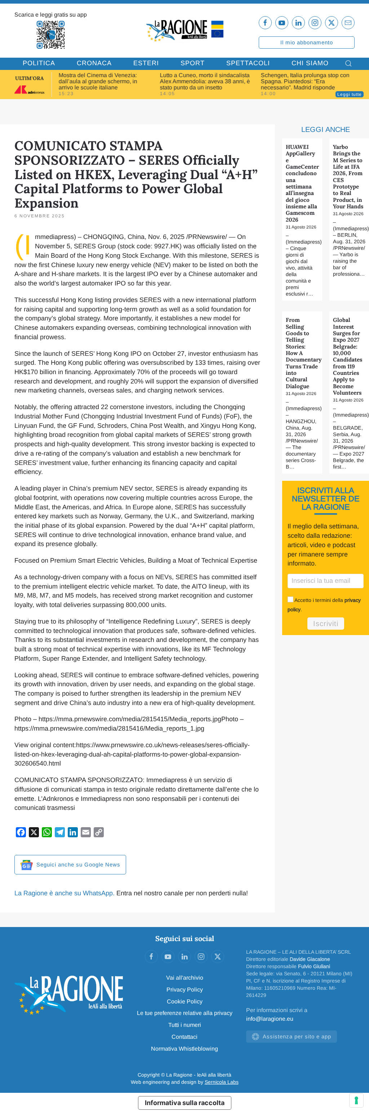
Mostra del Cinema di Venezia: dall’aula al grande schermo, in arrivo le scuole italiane (98, 81)
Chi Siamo (310, 63)
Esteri (146, 63)
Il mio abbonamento (306, 42)
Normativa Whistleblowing (184, 1049)
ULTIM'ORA (29, 78)
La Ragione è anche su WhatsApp (63, 893)
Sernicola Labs (222, 1082)
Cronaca (94, 63)
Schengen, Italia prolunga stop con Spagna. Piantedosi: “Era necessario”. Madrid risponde (305, 81)
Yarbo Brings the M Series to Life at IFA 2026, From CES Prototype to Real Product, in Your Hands (348, 176)
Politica (39, 63)
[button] (348, 63)
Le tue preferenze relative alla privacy (184, 1013)
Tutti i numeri (184, 1025)
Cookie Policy (185, 1001)
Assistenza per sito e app (297, 1036)
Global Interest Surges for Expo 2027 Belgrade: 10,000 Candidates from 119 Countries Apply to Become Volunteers (347, 356)
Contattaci (184, 1037)
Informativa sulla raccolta (184, 1103)
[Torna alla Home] (184, 30)
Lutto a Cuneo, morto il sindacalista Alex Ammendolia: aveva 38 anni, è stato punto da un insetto (205, 81)
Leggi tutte (349, 94)
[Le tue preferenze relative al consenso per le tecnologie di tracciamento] (356, 1100)
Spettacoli (248, 63)
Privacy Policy (184, 989)
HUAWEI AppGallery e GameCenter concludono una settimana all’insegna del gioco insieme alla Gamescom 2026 (302, 183)
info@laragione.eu (269, 1019)
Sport (193, 63)
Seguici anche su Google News (77, 864)
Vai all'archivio (184, 978)
